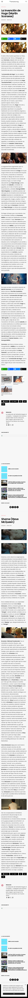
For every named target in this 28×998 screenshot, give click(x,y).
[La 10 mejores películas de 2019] (6, 379)
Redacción (9, 19)
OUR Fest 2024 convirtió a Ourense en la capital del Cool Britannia (16, 482)
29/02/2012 (3, 19)
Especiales (3, 6)
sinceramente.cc (14, 498)
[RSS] (17, 980)
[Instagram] (15, 980)
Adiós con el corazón (13, 469)
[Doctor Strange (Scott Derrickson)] (18, 379)
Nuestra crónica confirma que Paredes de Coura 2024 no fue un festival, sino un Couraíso (16, 962)
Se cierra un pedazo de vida (15, 475)
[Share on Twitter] (23, 39)
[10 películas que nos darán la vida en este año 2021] (6, 389)
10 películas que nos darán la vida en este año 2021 (6, 394)
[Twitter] (13, 980)
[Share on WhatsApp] (4, 39)
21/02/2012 (3, 525)
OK (14, 993)
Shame (7, 622)
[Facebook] (10, 980)
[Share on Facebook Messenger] (17, 39)
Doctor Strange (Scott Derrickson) (18, 383)
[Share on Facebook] (11, 39)
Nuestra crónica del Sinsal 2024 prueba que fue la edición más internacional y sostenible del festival (17, 969)
